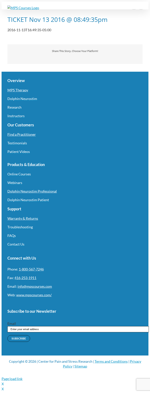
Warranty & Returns (22, 218)
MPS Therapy (17, 90)
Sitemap (80, 366)
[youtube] (30, 303)
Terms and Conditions (111, 361)
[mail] (44, 303)
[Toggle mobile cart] (134, 7)
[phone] (51, 303)
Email (11, 323)
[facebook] (9, 303)
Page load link (12, 379)
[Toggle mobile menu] (141, 7)
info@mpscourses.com (35, 286)
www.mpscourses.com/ (34, 295)
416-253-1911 (25, 278)
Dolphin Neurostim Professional (32, 191)
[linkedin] (37, 303)
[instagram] (23, 303)
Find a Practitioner (21, 134)
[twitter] (16, 303)
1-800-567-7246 (31, 269)
